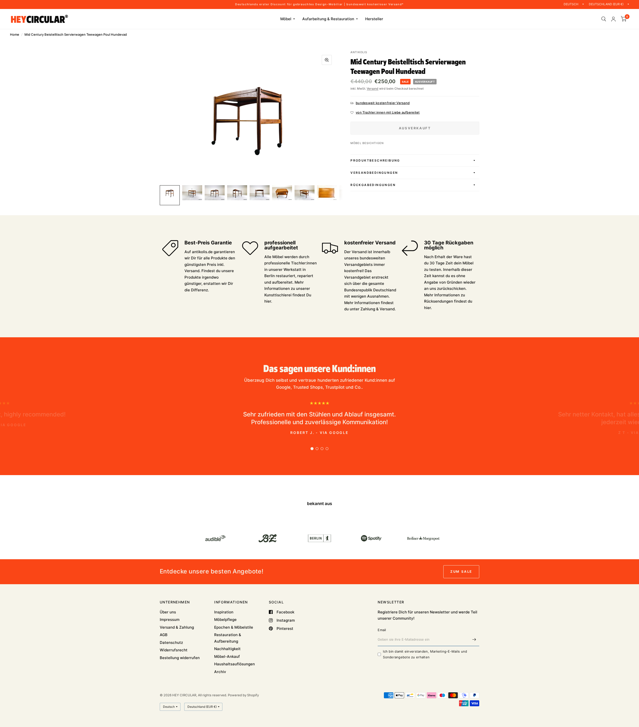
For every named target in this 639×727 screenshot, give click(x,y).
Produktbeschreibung (375, 160)
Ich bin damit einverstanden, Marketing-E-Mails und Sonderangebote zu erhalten (425, 654)
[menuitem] (288, 19)
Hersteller (374, 18)
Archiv (220, 671)
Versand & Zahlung (177, 627)
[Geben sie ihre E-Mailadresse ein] (474, 639)
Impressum (169, 619)
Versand (372, 88)
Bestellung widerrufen (180, 657)
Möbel (285, 18)
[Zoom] (327, 60)
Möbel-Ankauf (227, 656)
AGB (163, 634)
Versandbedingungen (374, 173)
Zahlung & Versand (377, 309)
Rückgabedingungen (373, 185)
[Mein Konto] (613, 19)
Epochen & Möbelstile (233, 627)
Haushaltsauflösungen (234, 664)
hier (267, 301)
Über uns (168, 612)
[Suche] (604, 19)
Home (14, 34)
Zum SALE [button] (461, 571)
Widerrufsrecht (173, 650)
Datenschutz (171, 642)
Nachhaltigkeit (227, 648)
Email (382, 630)
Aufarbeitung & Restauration (328, 18)
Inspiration (223, 612)
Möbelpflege (225, 619)
